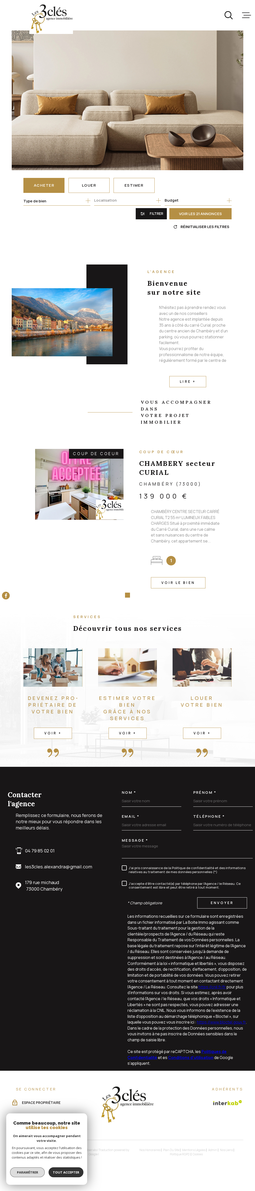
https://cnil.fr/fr (212, 987)
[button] (120, 595)
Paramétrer (27, 1172)
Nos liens (226, 1150)
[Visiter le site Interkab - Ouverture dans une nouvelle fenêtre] (227, 1102)
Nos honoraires (149, 1150)
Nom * (129, 792)
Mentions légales (193, 1150)
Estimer (134, 185)
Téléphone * (209, 816)
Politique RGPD (180, 1154)
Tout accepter (66, 1172)
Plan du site (171, 1150)
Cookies (197, 1154)
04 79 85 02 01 (40, 850)
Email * (131, 816)
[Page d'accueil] (51, 19)
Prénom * (205, 792)
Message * (135, 840)
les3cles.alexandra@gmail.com (58, 866)
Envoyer (222, 902)
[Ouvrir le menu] (246, 15)
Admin (212, 1150)
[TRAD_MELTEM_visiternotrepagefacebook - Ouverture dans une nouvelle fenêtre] (6, 595)
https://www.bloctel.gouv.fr (221, 1022)
